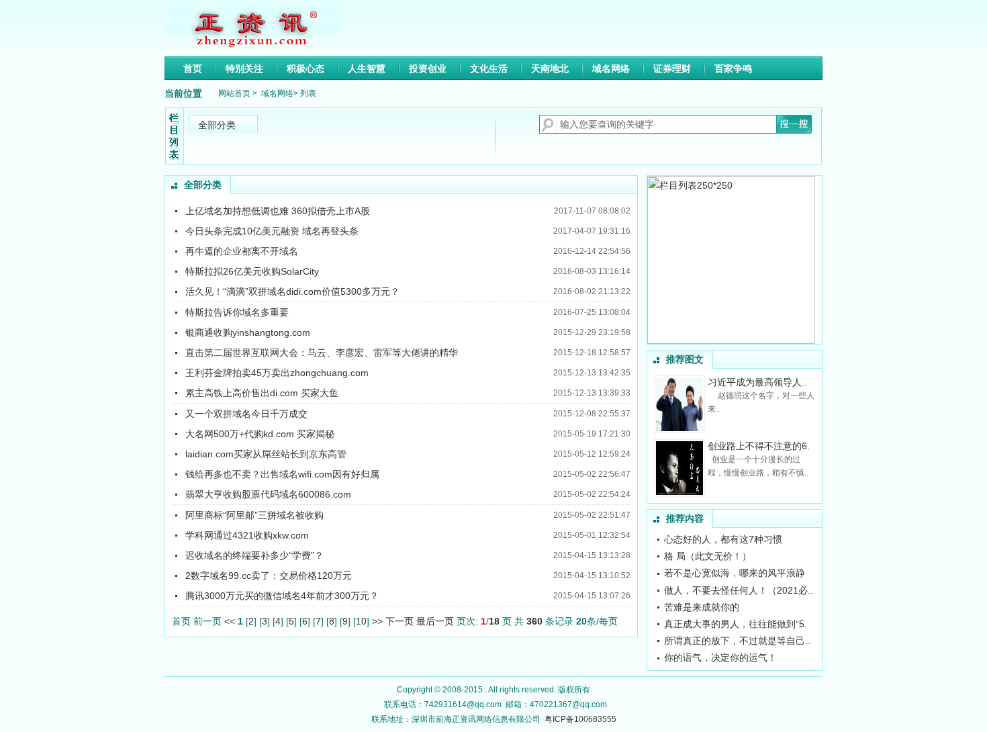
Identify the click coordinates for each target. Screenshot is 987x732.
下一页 (400, 621)
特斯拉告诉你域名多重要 (237, 312)
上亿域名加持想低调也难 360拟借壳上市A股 (277, 210)
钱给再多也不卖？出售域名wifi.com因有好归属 (282, 474)
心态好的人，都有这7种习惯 (723, 539)
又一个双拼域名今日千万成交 (246, 413)
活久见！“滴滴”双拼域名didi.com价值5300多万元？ (292, 291)
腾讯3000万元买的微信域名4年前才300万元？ (282, 595)
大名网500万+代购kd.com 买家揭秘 (259, 433)
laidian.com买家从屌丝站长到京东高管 (265, 454)
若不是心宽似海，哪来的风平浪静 (734, 572)
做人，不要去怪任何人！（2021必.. (738, 590)
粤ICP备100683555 (580, 719)
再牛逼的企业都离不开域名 (241, 251)
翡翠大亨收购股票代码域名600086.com (268, 494)
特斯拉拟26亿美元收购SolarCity (252, 271)
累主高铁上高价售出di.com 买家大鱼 (261, 392)
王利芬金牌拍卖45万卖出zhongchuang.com (277, 372)
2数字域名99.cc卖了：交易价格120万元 (268, 575)
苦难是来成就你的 (701, 607)
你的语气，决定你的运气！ (720, 657)
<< (229, 621)
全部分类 (217, 125)
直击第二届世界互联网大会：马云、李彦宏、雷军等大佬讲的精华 (321, 352)
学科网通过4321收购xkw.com (247, 535)
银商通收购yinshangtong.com (247, 332)
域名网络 (277, 93)
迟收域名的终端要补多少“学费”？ (254, 555)
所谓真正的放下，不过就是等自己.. (737, 640)
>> (377, 621)
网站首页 (234, 93)
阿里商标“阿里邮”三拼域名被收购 (254, 515)
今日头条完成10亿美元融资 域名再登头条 (272, 231)
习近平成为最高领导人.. (757, 382)
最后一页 (436, 621)
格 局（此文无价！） (707, 556)
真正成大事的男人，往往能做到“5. (735, 624)
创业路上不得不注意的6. (759, 446)
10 (361, 621)
